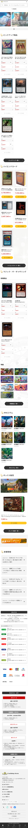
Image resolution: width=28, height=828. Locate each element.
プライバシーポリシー (14, 818)
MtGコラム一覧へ (14, 468)
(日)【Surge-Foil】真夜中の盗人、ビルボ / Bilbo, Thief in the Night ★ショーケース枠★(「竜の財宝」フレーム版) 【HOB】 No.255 (7, 58)
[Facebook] (14, 807)
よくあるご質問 (5, 794)
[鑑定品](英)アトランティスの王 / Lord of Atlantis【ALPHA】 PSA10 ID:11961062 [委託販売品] (6, 250)
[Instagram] (11, 807)
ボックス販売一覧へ (14, 531)
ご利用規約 (14, 816)
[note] (7, 807)
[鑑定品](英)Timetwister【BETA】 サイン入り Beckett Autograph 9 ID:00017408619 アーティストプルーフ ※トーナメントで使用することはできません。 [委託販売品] (7, 213)
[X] (3, 807)
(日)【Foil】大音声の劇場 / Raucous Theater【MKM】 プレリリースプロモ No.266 (7, 301)
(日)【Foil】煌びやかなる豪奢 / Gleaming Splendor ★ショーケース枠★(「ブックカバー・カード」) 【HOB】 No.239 (20, 58)
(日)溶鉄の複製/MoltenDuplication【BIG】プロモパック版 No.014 (20, 301)
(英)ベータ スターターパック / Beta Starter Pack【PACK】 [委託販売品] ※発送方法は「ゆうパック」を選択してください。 (20, 189)
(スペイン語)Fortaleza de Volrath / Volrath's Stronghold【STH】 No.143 (6, 340)
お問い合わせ (5, 789)
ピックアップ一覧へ (14, 160)
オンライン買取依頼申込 (8, 787)
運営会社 (13, 811)
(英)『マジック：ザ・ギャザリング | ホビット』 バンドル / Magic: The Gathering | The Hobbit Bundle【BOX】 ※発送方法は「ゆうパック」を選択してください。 (14, 515)
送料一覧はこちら (13, 747)
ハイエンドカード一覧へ (14, 265)
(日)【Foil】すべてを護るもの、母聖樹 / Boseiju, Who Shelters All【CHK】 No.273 (6, 136)
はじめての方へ (5, 784)
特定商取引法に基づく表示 (14, 813)
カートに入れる (7, 74)
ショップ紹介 (5, 796)
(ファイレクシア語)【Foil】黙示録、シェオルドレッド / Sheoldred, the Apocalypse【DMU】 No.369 (20, 97)
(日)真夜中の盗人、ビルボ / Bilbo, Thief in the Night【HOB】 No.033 (6, 97)
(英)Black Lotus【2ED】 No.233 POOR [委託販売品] (6, 189)
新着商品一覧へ (14, 404)
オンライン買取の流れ (7, 791)
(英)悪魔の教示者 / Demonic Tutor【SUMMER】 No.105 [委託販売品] (20, 219)
